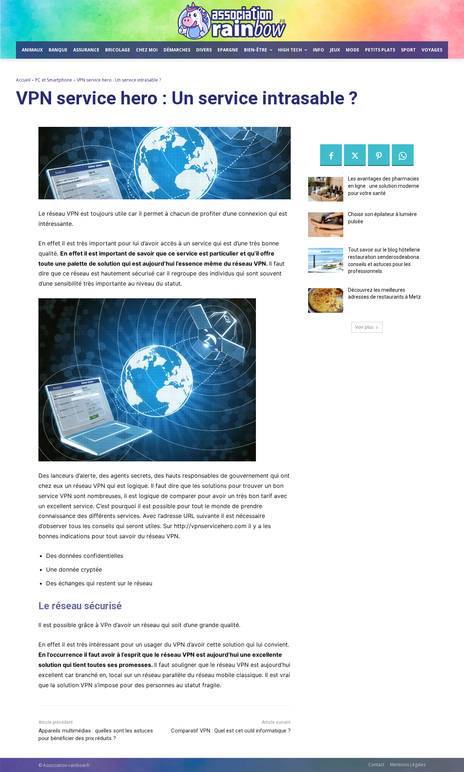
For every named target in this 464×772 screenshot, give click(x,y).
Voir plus (364, 327)
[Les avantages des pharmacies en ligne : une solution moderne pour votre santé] (325, 189)
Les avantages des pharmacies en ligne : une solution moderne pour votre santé (383, 186)
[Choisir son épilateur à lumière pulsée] (325, 224)
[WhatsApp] (403, 155)
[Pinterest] (379, 155)
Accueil (23, 80)
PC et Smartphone (53, 80)
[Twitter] (355, 155)
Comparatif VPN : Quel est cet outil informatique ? (231, 730)
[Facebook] (331, 155)
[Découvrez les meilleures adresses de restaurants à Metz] (325, 300)
